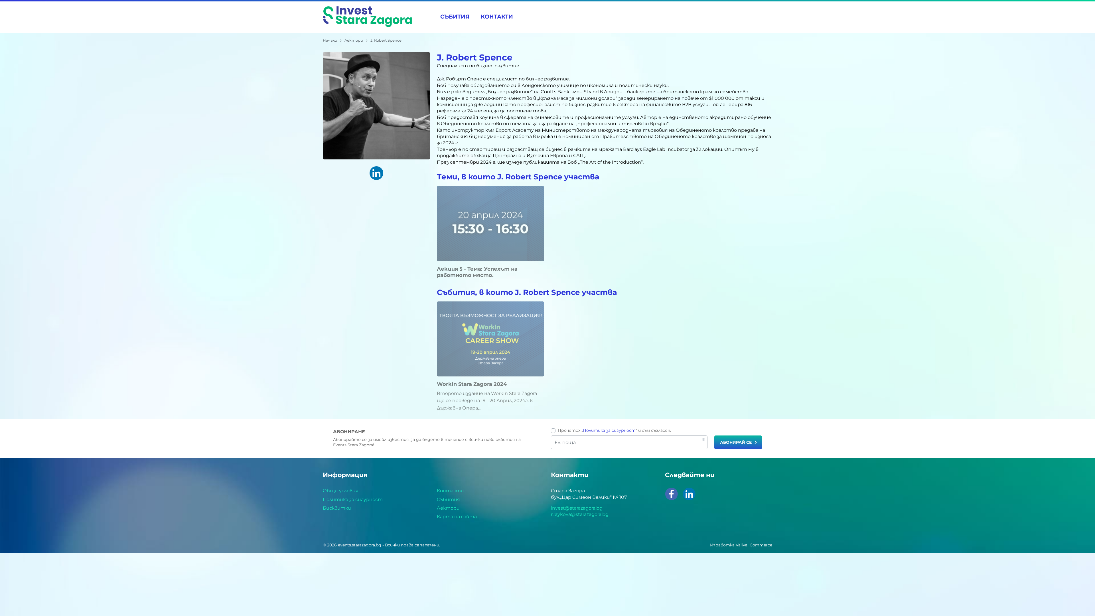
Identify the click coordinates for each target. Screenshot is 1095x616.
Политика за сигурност (609, 430)
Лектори (353, 40)
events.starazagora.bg (359, 545)
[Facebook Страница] (671, 494)
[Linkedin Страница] (689, 494)
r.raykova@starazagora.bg (580, 514)
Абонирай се (736, 442)
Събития (454, 16)
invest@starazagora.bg (577, 508)
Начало (330, 40)
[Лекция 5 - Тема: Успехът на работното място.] (490, 223)
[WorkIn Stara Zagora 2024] (490, 338)
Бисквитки (337, 508)
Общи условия (340, 490)
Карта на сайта (457, 516)
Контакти (497, 16)
